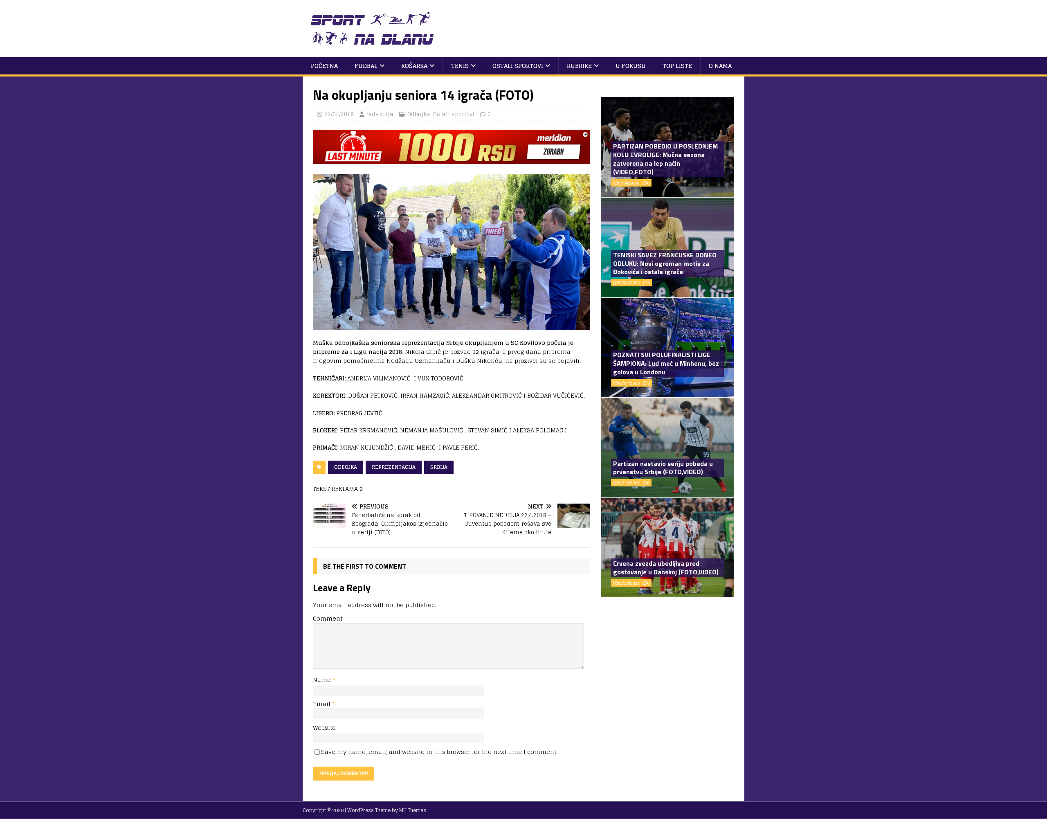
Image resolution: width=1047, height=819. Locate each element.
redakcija (379, 114)
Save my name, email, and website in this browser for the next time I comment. (439, 752)
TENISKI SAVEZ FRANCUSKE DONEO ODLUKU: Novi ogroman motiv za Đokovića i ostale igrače (665, 263)
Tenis (460, 66)
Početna (324, 66)
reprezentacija (394, 467)
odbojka (345, 467)
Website (324, 727)
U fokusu (631, 66)
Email (322, 704)
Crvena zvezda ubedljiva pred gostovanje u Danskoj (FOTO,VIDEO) (666, 567)
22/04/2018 (339, 114)
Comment (327, 618)
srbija (438, 467)
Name (323, 680)
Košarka (414, 66)
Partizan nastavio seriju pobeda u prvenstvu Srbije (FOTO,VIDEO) (663, 468)
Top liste (677, 66)
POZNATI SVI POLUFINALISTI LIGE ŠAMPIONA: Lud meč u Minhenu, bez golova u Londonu (666, 363)
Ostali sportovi (517, 66)
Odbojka (418, 114)
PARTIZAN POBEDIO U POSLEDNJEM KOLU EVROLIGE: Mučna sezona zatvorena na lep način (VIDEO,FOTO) (665, 158)
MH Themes (412, 810)
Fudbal (366, 66)
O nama (720, 66)
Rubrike (579, 66)
